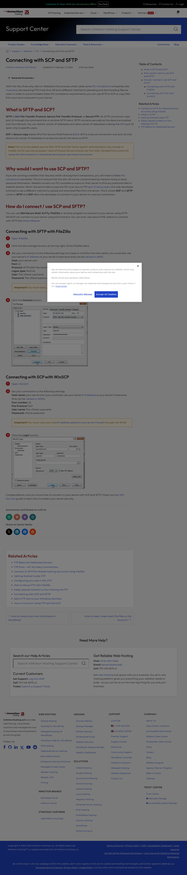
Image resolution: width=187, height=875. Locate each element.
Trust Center (61, 286)
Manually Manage (82, 294)
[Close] (138, 266)
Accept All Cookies (106, 294)
